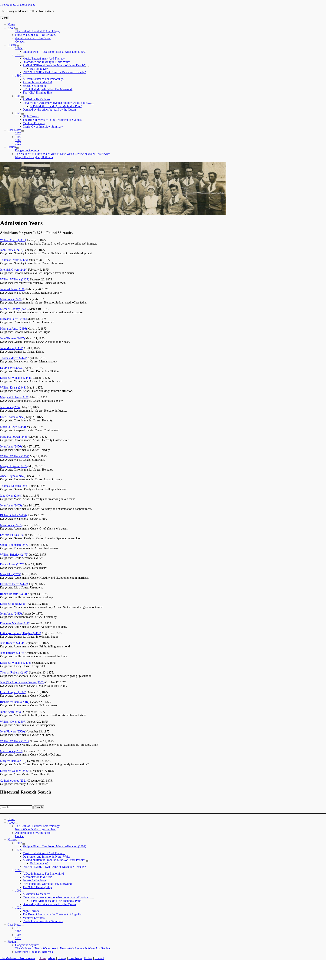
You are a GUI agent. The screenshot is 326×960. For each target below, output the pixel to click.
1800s (18, 48)
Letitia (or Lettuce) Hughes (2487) (20, 633)
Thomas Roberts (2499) (14, 672)
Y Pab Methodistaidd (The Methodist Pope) (56, 106)
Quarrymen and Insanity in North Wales (46, 61)
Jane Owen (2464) (11, 495)
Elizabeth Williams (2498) (15, 662)
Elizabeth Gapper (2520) (14, 770)
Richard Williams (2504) (14, 702)
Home (11, 24)
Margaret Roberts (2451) (14, 397)
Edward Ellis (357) (11, 535)
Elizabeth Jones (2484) (13, 603)
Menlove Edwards (34, 123)
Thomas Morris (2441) (13, 358)
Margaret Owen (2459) (14, 466)
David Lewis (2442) (12, 367)
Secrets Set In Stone (34, 85)
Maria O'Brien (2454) (13, 426)
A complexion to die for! (37, 82)
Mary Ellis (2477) (10, 574)
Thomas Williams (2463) (14, 485)
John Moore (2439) (11, 348)
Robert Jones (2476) (12, 564)
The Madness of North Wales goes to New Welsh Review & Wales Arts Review (63, 153)
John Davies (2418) (11, 250)
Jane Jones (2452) (10, 407)
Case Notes (14, 130)
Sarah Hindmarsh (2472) (14, 544)
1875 (18, 55)
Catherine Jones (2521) (14, 780)
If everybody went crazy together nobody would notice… (57, 102)
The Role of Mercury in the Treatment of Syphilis (52, 119)
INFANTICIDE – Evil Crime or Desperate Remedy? (54, 72)
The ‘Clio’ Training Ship (37, 92)
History (12, 44)
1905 (18, 96)
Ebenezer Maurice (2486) (15, 623)
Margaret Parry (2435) (13, 318)
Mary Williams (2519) (13, 761)
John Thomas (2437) (12, 338)
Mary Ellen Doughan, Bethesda (34, 157)
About (11, 27)
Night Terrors (31, 116)
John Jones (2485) (11, 613)
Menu (5, 17)
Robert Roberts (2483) (13, 593)
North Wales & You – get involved (35, 34)
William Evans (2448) (13, 387)
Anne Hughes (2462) (12, 476)
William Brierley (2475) (14, 554)
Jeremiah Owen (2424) (13, 269)
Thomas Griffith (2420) (14, 259)
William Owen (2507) (13, 721)
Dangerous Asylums (27, 150)
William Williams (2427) (14, 279)
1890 (18, 75)
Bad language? (39, 68)
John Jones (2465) (11, 505)
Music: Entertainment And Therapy (44, 58)
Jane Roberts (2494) (12, 643)
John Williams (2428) (12, 289)
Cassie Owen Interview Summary (43, 126)
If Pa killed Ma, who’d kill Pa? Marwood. (47, 89)
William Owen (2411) (13, 240)
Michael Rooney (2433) (14, 308)
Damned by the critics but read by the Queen (49, 109)
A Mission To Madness (36, 99)
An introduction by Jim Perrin (33, 38)
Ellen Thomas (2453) (12, 417)
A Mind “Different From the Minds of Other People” (54, 65)
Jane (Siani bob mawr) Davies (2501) (22, 682)
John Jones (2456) (11, 446)
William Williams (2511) (14, 741)
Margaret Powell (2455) (14, 436)
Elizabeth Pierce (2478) (14, 584)
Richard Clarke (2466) (13, 515)
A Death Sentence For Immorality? (43, 79)
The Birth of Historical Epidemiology (37, 31)
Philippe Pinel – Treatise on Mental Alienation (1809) (54, 51)
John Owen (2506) (11, 711)
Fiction (12, 147)
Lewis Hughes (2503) (13, 692)
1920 (18, 113)
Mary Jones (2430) (11, 299)
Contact (19, 41)
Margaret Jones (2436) (13, 328)
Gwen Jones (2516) (11, 751)
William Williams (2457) (14, 456)
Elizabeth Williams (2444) (15, 377)
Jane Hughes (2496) (12, 652)
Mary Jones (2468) (11, 525)
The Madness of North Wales (17, 4)
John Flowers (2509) (12, 731)
